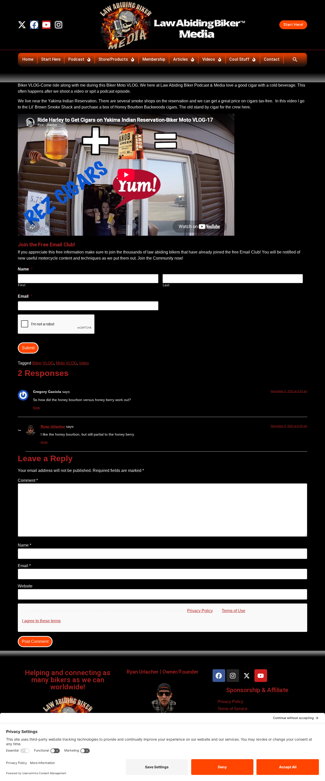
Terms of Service (233, 709)
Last (166, 285)
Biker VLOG (43, 363)
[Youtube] (46, 25)
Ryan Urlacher (53, 426)
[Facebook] (34, 25)
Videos (208, 59)
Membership (153, 59)
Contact (272, 59)
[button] (295, 59)
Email (24, 566)
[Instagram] (58, 25)
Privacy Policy (200, 611)
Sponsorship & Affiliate (257, 690)
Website (25, 586)
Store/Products (113, 59)
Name (24, 545)
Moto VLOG (66, 363)
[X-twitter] (22, 25)
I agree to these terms (41, 621)
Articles (180, 59)
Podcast (76, 59)
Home (27, 59)
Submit (28, 348)
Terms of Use (233, 611)
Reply (36, 407)
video (84, 363)
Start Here (50, 59)
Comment (28, 481)
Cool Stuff (239, 59)
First (21, 285)
